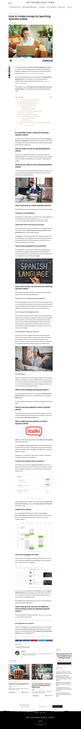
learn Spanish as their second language (33, 73)
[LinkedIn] (39, 721)
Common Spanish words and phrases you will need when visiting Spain (41, 685)
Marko (14, 60)
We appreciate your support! (29, 125)
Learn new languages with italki (27, 120)
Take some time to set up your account (28, 108)
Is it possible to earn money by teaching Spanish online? (30, 99)
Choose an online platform (26, 106)
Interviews (42, 7)
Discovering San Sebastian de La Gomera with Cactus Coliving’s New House (63, 694)
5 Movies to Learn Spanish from (19, 684)
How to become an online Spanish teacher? (28, 104)
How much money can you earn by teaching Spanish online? (31, 111)
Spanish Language (13, 13)
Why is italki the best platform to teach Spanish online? (30, 116)
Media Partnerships (52, 7)
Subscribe (57, 706)
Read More (12, 692)
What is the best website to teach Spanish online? (29, 114)
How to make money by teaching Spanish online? (29, 101)
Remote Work (61, 7)
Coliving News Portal (15, 7)
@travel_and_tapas (39, 712)
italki (37, 417)
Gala (12, 686)
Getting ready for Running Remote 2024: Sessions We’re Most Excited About (63, 684)
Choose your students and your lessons (28, 118)
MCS (45, 723)
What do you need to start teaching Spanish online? (29, 103)
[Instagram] (10, 3)
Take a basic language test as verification (28, 109)
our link (23, 591)
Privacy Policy (40, 724)
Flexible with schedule (25, 119)
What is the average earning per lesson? (27, 112)
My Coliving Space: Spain (40, 2)
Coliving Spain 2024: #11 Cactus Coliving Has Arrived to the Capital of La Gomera (64, 689)
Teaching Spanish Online (22, 647)
